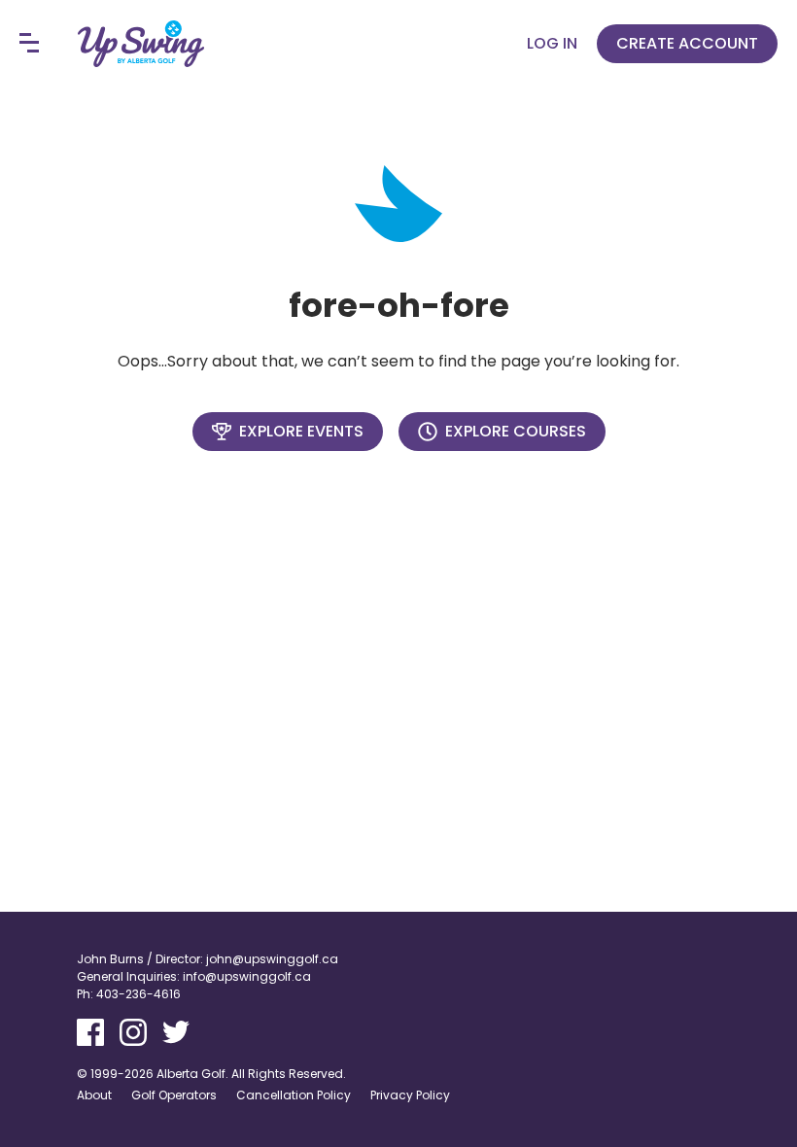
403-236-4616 (138, 994)
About (94, 1095)
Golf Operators (174, 1095)
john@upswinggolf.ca (272, 959)
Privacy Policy (410, 1095)
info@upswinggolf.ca (247, 976)
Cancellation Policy (293, 1095)
